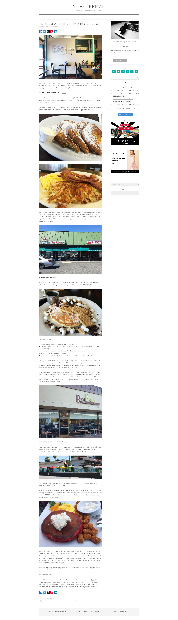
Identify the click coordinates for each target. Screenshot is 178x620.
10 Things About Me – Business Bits (122, 102)
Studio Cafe (96, 600)
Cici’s (92, 580)
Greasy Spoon (70, 600)
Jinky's (76, 600)
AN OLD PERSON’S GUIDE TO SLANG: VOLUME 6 (126, 93)
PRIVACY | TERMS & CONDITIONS (57, 611)
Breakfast (52, 600)
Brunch (47, 598)
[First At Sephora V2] (125, 147)
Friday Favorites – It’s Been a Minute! (123, 99)
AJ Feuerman (89, 6)
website (64, 93)
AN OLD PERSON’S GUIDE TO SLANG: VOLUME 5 (126, 104)
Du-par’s (44, 582)
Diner (65, 600)
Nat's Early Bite (81, 600)
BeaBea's (48, 600)
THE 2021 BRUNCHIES (119, 96)
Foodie (50, 598)
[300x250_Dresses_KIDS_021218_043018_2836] (125, 175)
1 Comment (55, 26)
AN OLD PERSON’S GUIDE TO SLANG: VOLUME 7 (126, 90)
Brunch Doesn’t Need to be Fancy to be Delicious (68, 23)
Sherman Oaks (89, 600)
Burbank (62, 600)
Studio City (41, 601)
